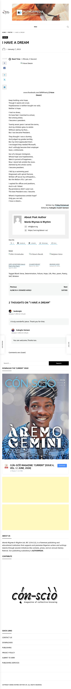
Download (62, 465)
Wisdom (15, 276)
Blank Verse (19, 274)
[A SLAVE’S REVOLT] (38, 258)
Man (54, 274)
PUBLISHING (6, 648)
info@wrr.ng (33, 227)
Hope (46, 274)
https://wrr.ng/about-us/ (38, 230)
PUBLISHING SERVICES (10, 663)
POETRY (5, 37)
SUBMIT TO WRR (8, 658)
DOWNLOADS (7, 643)
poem (59, 274)
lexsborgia (17, 311)
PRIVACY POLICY (8, 653)
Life (50, 274)
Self (10, 276)
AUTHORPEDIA (37, 551)
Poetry (64, 274)
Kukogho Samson (23, 330)
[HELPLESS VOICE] (59, 258)
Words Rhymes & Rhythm (37, 222)
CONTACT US (7, 638)
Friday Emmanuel (62, 205)
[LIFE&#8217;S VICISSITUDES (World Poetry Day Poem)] (18, 258)
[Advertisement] (35, 490)
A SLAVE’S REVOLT (34, 264)
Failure (40, 274)
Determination (30, 274)
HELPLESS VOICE (55, 264)
